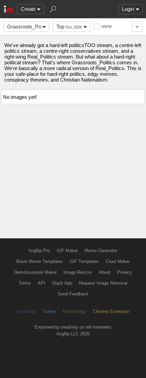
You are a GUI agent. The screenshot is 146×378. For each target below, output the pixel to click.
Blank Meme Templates (39, 261)
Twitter (49, 311)
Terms (25, 283)
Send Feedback (73, 293)
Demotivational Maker (35, 272)
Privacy (124, 272)
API (41, 283)
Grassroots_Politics (28, 26)
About (104, 272)
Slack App (62, 283)
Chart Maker (118, 261)
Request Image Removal (103, 283)
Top (69, 26)
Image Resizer (77, 272)
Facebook (26, 311)
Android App (74, 311)
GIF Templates (84, 261)
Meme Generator (101, 250)
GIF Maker (67, 250)
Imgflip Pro (39, 250)
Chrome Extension (111, 311)
